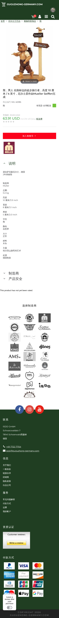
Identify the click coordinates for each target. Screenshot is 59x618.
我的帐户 (7, 511)
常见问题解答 (9, 499)
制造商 (14, 273)
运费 (5, 507)
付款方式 (7, 503)
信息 (6, 458)
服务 (6, 492)
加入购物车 (28, 136)
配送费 (39, 119)
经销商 (6, 477)
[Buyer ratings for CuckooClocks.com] (16, 541)
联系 (6, 419)
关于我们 (7, 465)
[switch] (9, 607)
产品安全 (15, 279)
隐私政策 (7, 481)
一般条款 (7, 469)
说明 (12, 163)
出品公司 (7, 485)
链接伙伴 (7, 473)
